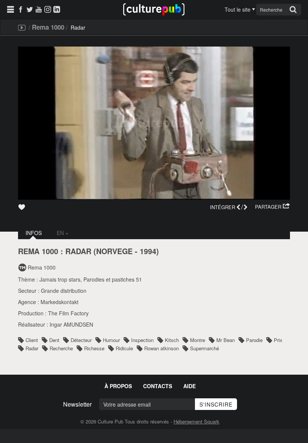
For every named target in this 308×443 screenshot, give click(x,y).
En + (62, 233)
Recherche (61, 348)
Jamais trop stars (59, 279)
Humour (111, 340)
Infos (34, 233)
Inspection (142, 340)
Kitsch (172, 340)
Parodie (254, 340)
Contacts (157, 386)
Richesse (94, 348)
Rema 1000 (48, 27)
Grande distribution (63, 290)
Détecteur (81, 340)
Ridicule (124, 348)
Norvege (114, 251)
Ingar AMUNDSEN (71, 324)
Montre (197, 340)
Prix (278, 340)
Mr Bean (225, 340)
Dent (54, 340)
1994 (148, 251)
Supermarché (204, 348)
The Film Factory (68, 313)
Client (32, 340)
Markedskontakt (60, 302)
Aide (189, 386)
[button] (272, 206)
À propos (118, 386)
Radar (32, 348)
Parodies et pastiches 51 (112, 279)
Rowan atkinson (161, 348)
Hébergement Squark (196, 421)
